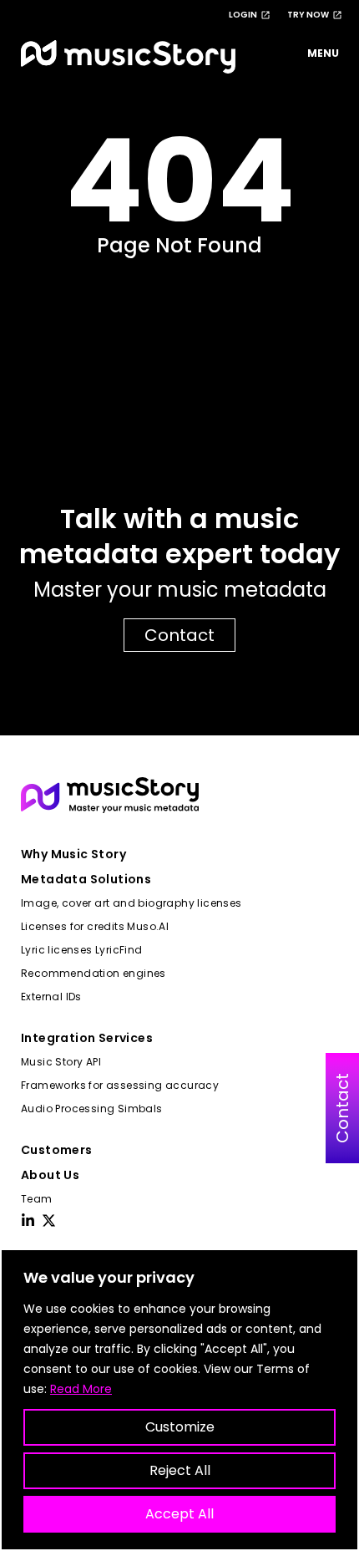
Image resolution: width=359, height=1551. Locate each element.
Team (37, 1199)
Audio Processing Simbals (92, 1108)
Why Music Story (73, 854)
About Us (50, 1175)
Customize (180, 1427)
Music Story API (61, 1062)
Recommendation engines (93, 973)
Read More (81, 1389)
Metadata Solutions (86, 879)
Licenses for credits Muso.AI (95, 926)
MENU (323, 53)
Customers (57, 1150)
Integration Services (87, 1038)
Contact (179, 635)
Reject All (179, 1470)
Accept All (179, 1513)
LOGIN (243, 14)
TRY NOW (308, 14)
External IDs (51, 996)
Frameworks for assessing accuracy (120, 1085)
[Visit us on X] (49, 1220)
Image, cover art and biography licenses (131, 903)
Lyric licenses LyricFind (82, 950)
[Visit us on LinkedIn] (28, 1220)
